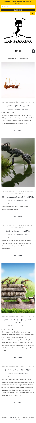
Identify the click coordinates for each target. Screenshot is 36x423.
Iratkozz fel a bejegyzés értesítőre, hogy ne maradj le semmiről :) (18, 2)
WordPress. (13, 417)
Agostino (18, 109)
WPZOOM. (18, 419)
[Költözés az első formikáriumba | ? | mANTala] (18, 288)
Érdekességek (8, 191)
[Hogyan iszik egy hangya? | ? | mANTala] (18, 162)
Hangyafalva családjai (11, 102)
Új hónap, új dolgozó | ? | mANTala (18, 370)
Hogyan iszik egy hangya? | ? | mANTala (18, 197)
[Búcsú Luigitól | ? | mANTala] (18, 80)
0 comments (25, 109)
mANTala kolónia (27, 102)
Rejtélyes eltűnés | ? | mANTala (18, 231)
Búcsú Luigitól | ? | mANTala (18, 106)
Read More (18, 130)
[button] (18, 51)
